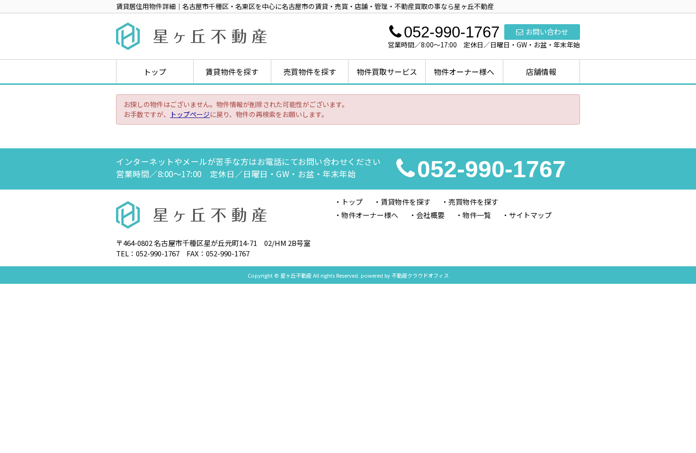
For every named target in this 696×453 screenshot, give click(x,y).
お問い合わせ (547, 31)
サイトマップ (530, 215)
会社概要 (430, 215)
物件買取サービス (387, 71)
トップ (154, 71)
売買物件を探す (309, 71)
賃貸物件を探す (232, 71)
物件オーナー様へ (464, 71)
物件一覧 (477, 215)
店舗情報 (541, 71)
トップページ (190, 114)
